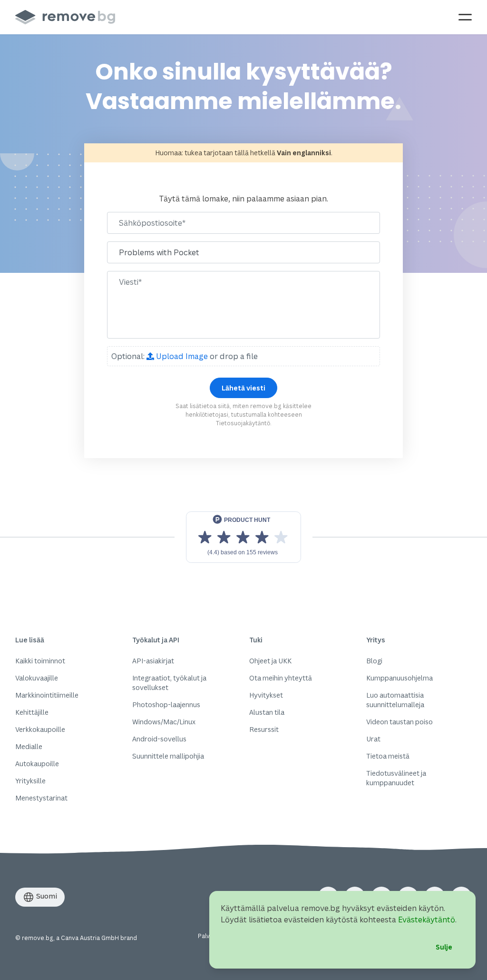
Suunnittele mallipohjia (168, 755)
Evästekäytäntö (426, 919)
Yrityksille (30, 780)
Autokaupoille (37, 763)
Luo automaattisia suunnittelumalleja (395, 699)
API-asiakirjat (153, 660)
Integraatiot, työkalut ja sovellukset (169, 682)
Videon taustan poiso (399, 721)
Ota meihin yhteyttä (280, 677)
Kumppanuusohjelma (399, 677)
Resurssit (264, 729)
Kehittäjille (32, 712)
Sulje (444, 946)
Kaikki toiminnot (40, 660)
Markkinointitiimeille (46, 695)
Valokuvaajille (36, 677)
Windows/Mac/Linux (163, 721)
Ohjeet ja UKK (270, 660)
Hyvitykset (266, 695)
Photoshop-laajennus (166, 704)
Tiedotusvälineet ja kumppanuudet (396, 778)
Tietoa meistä (387, 755)
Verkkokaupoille (40, 729)
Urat (373, 738)
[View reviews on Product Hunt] (243, 537)
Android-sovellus (159, 738)
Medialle (28, 746)
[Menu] (465, 17)
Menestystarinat (41, 797)
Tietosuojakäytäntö (243, 423)
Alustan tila (266, 712)
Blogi (374, 660)
